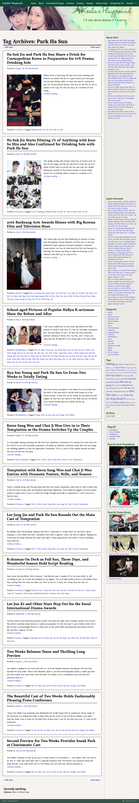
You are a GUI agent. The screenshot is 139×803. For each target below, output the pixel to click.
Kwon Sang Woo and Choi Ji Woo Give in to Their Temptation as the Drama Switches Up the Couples (50, 427)
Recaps (110, 348)
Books (110, 314)
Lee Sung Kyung (37, 296)
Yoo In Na (23, 362)
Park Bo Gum (129, 388)
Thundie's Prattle (114, 436)
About (41, 3)
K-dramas (19, 129)
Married (125, 385)
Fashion (110, 323)
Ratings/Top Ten (117, 3)
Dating (37, 415)
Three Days (27, 593)
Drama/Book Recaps (55, 3)
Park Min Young (38, 359)
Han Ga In (21, 353)
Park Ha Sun (58, 129)
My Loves (111, 343)
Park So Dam (74, 296)
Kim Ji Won (123, 372)
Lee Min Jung (81, 356)
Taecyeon (18, 593)
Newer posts (96, 47)
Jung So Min (109, 372)
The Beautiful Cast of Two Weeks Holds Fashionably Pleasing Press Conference (51, 698)
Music (110, 339)
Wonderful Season (41, 593)
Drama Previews (21, 459)
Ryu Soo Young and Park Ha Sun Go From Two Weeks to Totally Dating (46, 374)
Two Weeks (70, 415)
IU (125, 368)
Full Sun (34, 590)
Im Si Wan (80, 293)
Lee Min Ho (122, 382)
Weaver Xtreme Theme (131, 801)
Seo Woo (49, 359)
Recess (110, 350)
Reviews (130, 3)
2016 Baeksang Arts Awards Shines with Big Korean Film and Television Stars (51, 224)
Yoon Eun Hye (33, 362)
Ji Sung (128, 370)
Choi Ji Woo (42, 459)
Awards (18, 293)
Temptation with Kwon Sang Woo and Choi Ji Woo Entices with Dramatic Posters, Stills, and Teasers (49, 472)
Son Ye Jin (67, 359)
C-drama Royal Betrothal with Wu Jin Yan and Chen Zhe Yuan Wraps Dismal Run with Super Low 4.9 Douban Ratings (121, 58)
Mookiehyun (113, 434)
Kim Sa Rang (29, 356)
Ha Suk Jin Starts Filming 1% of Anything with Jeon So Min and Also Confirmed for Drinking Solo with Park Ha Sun (51, 144)
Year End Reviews (113, 354)
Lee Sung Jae (64, 638)
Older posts (8, 47)
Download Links (113, 319)
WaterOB (112, 439)
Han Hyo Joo (64, 293)
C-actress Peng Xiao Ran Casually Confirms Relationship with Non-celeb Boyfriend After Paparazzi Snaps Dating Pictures (122, 74)
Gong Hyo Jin (51, 350)
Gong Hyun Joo (52, 293)
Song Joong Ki (21, 299)
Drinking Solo (36, 129)
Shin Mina (58, 359)
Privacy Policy (102, 3)
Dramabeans (113, 430)
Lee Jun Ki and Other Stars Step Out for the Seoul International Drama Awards (49, 606)
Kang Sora (84, 353)
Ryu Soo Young (58, 415)
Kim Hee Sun (18, 356)
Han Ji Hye (43, 590)
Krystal (61, 356)
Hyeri (73, 293)
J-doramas (111, 330)
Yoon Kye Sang (63, 593)
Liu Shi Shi (117, 385)
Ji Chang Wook (120, 370)
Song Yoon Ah (12, 362)
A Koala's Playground (12, 3)
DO (31, 293)
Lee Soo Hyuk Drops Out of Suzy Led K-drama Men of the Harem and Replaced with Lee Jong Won (121, 98)
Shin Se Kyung (120, 395)
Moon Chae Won (13, 359)
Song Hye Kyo (77, 359)
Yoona (108, 405)
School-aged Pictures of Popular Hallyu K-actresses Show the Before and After (50, 312)
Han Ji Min (53, 353)
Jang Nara (63, 353)
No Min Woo (85, 638)
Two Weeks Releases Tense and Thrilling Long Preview (46, 653)
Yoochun (52, 593)
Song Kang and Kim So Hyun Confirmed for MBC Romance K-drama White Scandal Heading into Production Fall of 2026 (122, 51)
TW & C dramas (113, 352)
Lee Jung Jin (62, 504)
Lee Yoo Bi (92, 356)
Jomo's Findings (114, 432)
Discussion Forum (113, 317)
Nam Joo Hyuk (119, 388)
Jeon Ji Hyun (73, 353)
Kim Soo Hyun (113, 375)
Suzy (29, 299)
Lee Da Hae (70, 356)
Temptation (77, 459)
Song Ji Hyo (89, 359)
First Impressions (113, 328)
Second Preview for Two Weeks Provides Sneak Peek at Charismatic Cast (51, 743)
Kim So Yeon (41, 356)
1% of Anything (37, 211)
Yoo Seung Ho (126, 405)
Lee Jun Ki (54, 638)
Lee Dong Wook (118, 379)
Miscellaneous (20, 350)
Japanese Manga (113, 332)
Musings (110, 341)
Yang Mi (128, 402)
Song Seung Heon (130, 399)
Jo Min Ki (35, 730)
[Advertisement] (122, 159)
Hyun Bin (119, 367)
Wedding (122, 402)
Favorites (70, 3)
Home (33, 3)
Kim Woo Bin (126, 376)
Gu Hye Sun (76, 350)
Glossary (80, 3)
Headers (89, 3)
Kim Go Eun (116, 372)
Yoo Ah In (36, 299)
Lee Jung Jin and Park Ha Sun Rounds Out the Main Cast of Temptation (51, 517)
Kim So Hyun (12, 296)
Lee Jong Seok (129, 379)
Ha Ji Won (86, 350)
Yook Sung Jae (47, 299)
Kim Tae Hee (52, 356)
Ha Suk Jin (47, 129)
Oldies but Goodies (114, 346)
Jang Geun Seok (132, 368)
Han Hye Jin (31, 353)
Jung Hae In (133, 370)
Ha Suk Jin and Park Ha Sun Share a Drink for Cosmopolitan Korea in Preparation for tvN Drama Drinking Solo (50, 58)
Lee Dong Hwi (24, 296)
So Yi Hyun (86, 590)
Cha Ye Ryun (40, 350)
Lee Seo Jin (65, 590)
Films (109, 326)
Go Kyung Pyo (39, 293)
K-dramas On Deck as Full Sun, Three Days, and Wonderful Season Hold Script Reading (48, 561)
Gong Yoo (128, 364)
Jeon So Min (72, 211)
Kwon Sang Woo (54, 459)
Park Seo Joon (62, 296)
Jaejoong (33, 638)
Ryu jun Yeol (85, 296)
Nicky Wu (75, 638)
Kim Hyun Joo (91, 293)
